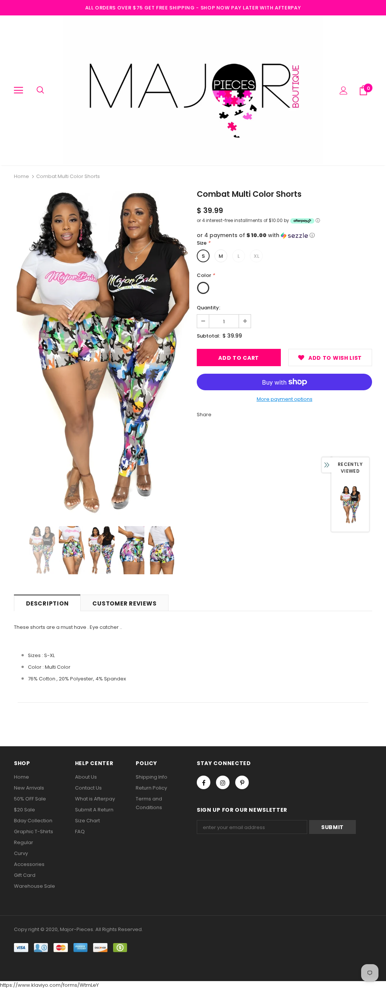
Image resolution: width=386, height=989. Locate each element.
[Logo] (193, 90)
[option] (101, 353)
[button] (284, 235)
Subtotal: (208, 335)
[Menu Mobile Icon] (18, 90)
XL (256, 256)
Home (21, 176)
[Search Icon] (40, 90)
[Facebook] (203, 782)
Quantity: (208, 307)
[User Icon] (344, 90)
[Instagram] (223, 782)
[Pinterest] (242, 782)
